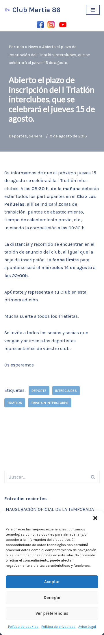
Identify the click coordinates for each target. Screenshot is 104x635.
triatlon (14, 403)
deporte (39, 391)
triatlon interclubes (49, 403)
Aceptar (52, 581)
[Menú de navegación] (93, 10)
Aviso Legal (87, 627)
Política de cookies (23, 627)
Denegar (52, 597)
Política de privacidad (58, 627)
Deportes (18, 136)
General (36, 136)
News (33, 46)
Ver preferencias (52, 613)
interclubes (66, 391)
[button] (95, 518)
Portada (16, 46)
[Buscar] (93, 477)
